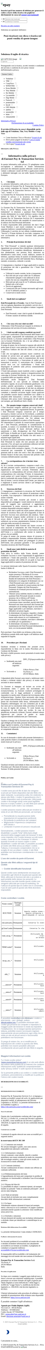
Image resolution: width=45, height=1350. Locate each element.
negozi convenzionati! (30, 15)
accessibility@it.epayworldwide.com (15, 1250)
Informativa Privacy (8, 121)
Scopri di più (37, 138)
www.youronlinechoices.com (14, 1062)
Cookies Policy (38, 125)
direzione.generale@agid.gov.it (18, 1316)
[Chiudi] (2, 1087)
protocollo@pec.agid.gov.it (16, 1314)
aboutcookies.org (8, 1022)
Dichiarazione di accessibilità (22, 123)
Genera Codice (7, 74)
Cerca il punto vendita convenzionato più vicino (23, 141)
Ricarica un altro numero (10, 26)
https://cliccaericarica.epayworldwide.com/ (17, 1107)
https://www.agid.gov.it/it (20, 1297)
